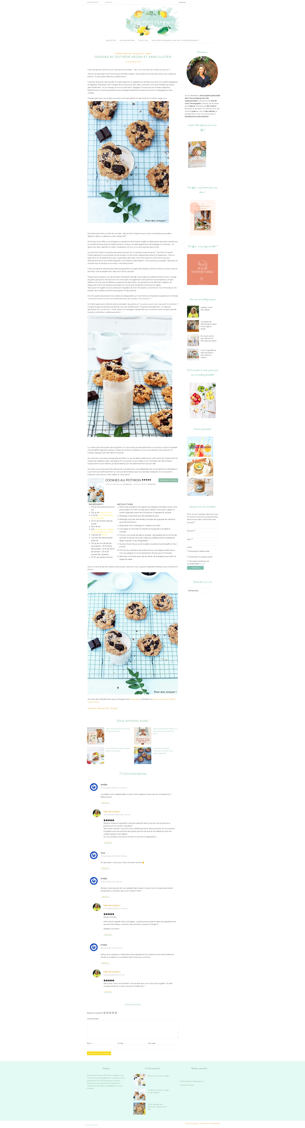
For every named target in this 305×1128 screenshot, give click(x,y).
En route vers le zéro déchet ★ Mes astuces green (209, 338)
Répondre (105, 802)
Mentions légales (191, 1123)
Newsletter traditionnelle (199, 551)
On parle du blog (187, 1085)
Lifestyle (143, 40)
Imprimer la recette (168, 480)
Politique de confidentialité (209, 1123)
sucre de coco (106, 512)
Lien (202, 564)
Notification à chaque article (200, 557)
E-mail (121, 1043)
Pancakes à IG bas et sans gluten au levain (117, 749)
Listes (189, 547)
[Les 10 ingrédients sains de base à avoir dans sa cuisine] (194, 354)
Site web (151, 1043)
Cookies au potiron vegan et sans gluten (158, 1091)
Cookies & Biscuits (122, 53)
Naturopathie (127, 40)
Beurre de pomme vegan (158, 1076)
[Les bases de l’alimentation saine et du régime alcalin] (194, 326)
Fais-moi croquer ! (112, 811)
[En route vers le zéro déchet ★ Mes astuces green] (194, 340)
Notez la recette (95, 1013)
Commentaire (93, 1019)
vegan (148, 53)
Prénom (191, 531)
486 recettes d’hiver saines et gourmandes (118, 730)
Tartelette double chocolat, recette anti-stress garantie (163, 750)
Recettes (111, 40)
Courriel (191, 522)
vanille (104, 535)
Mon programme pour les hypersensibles (175, 40)
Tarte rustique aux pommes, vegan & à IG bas (157, 1106)
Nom (89, 1043)
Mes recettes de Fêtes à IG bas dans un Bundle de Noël (165, 731)
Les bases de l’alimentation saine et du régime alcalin (209, 325)
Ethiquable (134, 699)
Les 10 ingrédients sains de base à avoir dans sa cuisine (208, 354)
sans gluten (138, 53)
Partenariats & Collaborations (192, 1081)
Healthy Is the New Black (206, 308)
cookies (92, 708)
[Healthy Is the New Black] (194, 312)
